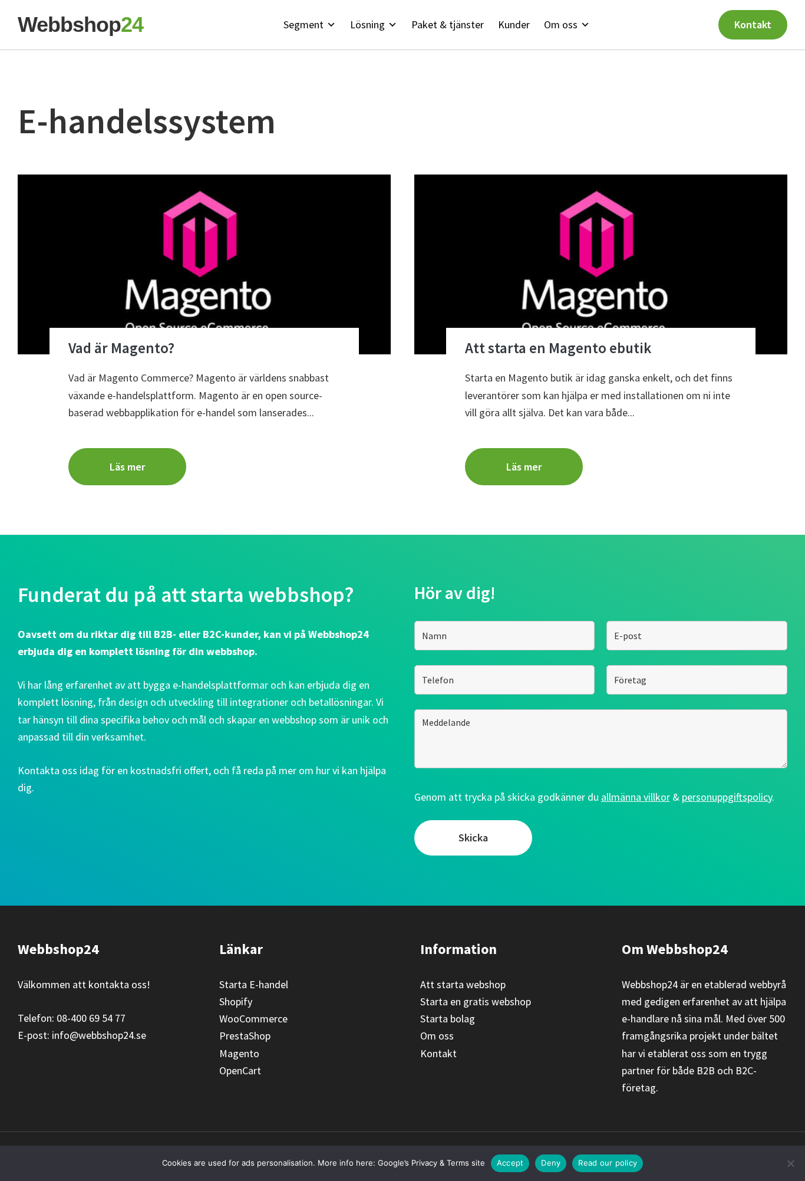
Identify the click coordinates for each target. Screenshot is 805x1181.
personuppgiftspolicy (727, 797)
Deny (550, 1162)
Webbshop (80, 24)
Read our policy (607, 1162)
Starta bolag (447, 1018)
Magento (239, 1053)
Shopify (235, 1001)
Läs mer (127, 466)
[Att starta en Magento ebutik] (600, 264)
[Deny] (790, 1163)
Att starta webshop (463, 984)
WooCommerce (253, 1018)
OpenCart (240, 1070)
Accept (510, 1162)
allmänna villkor (635, 797)
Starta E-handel (253, 984)
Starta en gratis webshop (475, 1001)
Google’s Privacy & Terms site (431, 1162)
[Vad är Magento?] (204, 264)
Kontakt (752, 24)
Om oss (437, 1035)
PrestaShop (244, 1035)
